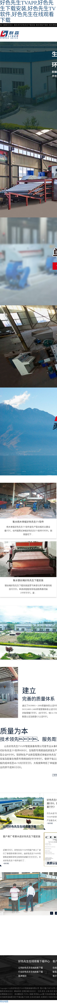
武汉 (43, 991)
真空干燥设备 (18, 997)
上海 (47, 991)
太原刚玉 (44, 997)
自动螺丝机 (19, 994)
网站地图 (4, 1001)
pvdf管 (42, 994)
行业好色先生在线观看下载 (30, 972)
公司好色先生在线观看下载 (30, 968)
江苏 (39, 991)
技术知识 (22, 976)
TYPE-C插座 (29, 994)
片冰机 (27, 997)
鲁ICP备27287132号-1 (48, 988)
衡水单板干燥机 (42, 25)
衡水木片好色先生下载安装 (24, 25)
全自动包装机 (35, 997)
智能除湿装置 (7, 997)
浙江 (55, 991)
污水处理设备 (50, 994)
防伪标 (36, 994)
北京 (51, 991)
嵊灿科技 (17, 991)
